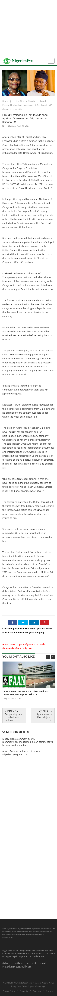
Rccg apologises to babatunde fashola (13, 717)
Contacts (37, 991)
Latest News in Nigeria (24, 101)
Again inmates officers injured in (44, 717)
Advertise (50, 991)
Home (5, 101)
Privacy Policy (9, 991)
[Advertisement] (28, 28)
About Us (24, 991)
